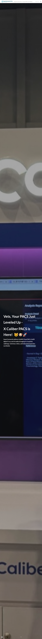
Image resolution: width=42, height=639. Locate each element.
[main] (21, 321)
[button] (40, 1)
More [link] (36, 1)
